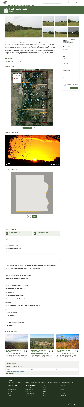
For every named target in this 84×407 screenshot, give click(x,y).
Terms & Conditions (28, 404)
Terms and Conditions (74, 84)
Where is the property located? (12, 245)
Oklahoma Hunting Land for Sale (28, 382)
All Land (9, 5)
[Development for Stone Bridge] (42, 346)
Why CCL (20, 2)
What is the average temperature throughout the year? (17, 298)
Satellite (34, 216)
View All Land (73, 2)
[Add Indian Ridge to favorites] (24, 351)
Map (29, 216)
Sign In (80, 2)
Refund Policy (37, 404)
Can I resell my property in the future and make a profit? (17, 278)
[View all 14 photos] (73, 32)
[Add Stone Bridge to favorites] (49, 351)
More (9, 396)
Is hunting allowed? (9, 325)
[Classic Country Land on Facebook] (65, 404)
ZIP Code (64, 65)
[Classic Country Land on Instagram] (68, 404)
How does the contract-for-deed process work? (15, 288)
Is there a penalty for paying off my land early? (15, 272)
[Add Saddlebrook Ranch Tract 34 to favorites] (5, 40)
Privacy (33, 404)
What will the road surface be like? (12, 255)
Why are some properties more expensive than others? (17, 285)
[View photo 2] (48, 21)
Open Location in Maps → (10, 219)
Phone (64, 61)
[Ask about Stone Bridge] (52, 351)
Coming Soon (63, 399)
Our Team (44, 389)
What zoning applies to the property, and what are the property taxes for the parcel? (23, 305)
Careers (44, 395)
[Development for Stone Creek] (67, 346)
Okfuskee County (19, 5)
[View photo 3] (61, 21)
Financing (24, 2)
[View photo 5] (48, 32)
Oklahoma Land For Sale (29, 387)
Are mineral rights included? (11, 312)
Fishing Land (10, 391)
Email (64, 56)
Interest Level (65, 77)
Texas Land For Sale (28, 395)
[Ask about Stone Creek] (77, 351)
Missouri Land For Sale (29, 389)
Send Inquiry (74, 88)
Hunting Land (10, 387)
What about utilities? (10, 251)
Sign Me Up (10, 373)
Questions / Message (66, 70)
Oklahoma (13, 5)
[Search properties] (44, 2)
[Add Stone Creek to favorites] (75, 351)
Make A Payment (30, 2)
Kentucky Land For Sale (29, 391)
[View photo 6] (61, 32)
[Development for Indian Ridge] (16, 346)
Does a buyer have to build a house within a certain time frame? (18, 275)
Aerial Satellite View (27, 127)
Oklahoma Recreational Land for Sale (54, 382)
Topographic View (37, 127)
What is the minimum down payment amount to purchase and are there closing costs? (23, 262)
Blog (35, 2)
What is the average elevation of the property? (15, 295)
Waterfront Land (10, 395)
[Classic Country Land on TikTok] (75, 404)
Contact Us (39, 2)
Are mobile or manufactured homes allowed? (15, 322)
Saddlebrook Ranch (26, 5)
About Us (44, 387)
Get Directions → (8, 222)
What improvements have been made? (13, 248)
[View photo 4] (73, 21)
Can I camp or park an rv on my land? (13, 319)
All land (9, 382)
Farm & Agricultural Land (12, 389)
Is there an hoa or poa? (10, 315)
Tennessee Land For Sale (29, 393)
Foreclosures (15, 2)
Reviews (44, 391)
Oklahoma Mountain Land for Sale (40, 382)
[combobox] (53, 2)
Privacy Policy (65, 85)
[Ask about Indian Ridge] (26, 351)
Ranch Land (10, 393)
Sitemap (41, 404)
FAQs (61, 391)
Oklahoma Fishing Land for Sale (17, 382)
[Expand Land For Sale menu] (11, 2)
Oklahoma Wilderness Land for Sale (67, 382)
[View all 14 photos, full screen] (23, 27)
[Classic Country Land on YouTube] (71, 404)
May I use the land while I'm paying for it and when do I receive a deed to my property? (23, 268)
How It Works (63, 387)
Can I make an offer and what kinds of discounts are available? (18, 282)
